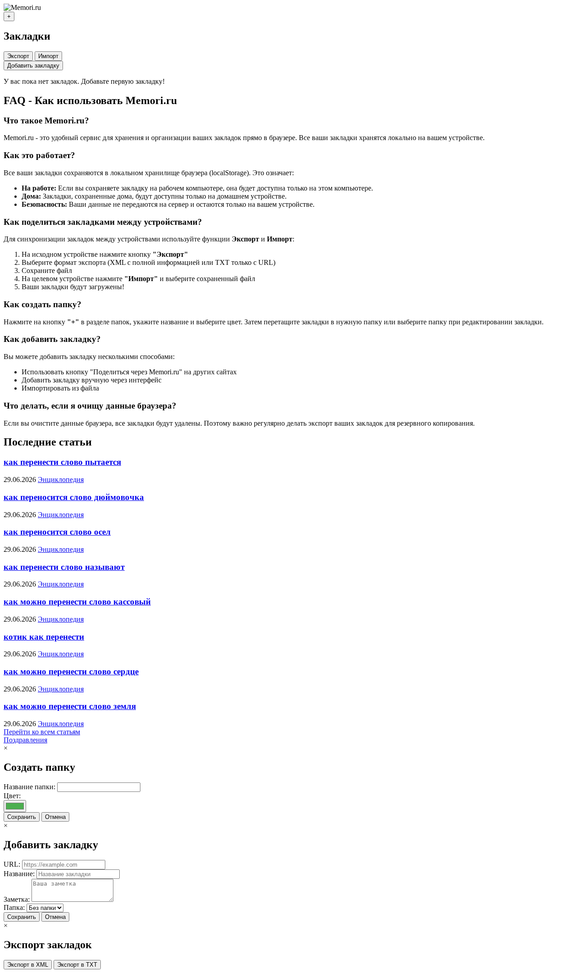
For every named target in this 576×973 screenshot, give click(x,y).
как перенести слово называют (64, 567)
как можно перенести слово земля (70, 706)
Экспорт (18, 56)
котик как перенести (44, 636)
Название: (19, 874)
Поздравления (25, 740)
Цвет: (12, 796)
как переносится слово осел (57, 532)
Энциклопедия (61, 479)
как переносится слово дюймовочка (74, 497)
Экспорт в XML (27, 964)
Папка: (14, 907)
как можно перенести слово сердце (71, 671)
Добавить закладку (33, 65)
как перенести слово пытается (62, 462)
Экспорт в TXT (77, 964)
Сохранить (21, 817)
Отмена (55, 817)
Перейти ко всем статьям (42, 732)
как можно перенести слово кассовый (77, 601)
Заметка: (17, 899)
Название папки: (29, 787)
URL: (12, 864)
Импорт (48, 56)
